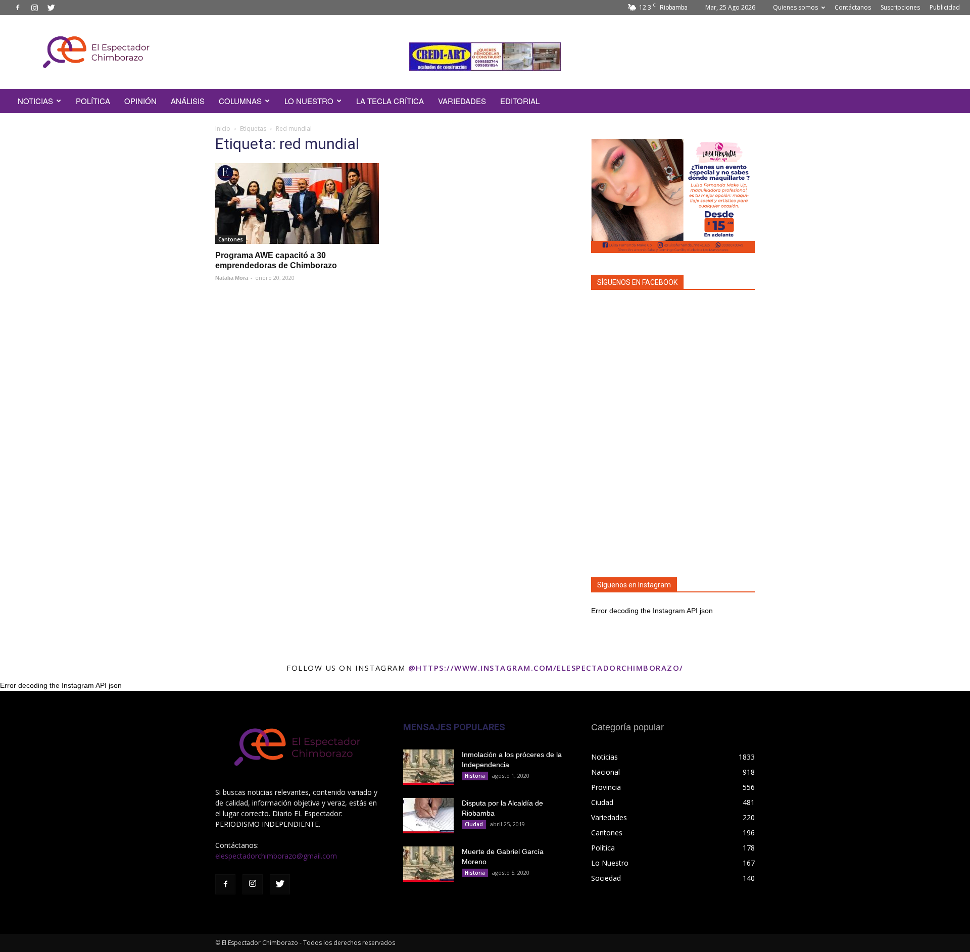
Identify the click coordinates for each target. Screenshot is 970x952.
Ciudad (474, 824)
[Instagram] (34, 7)
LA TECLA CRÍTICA (390, 100)
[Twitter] (51, 7)
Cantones (230, 239)
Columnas (240, 100)
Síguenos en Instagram (634, 585)
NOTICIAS (35, 100)
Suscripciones (900, 7)
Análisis (188, 100)
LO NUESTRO (308, 100)
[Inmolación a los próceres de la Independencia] (428, 767)
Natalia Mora (231, 278)
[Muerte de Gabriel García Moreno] (428, 864)
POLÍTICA (93, 100)
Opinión (140, 100)
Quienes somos (795, 7)
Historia (475, 775)
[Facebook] (17, 7)
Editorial (520, 100)
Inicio (222, 128)
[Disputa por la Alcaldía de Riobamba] (428, 815)
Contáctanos (853, 7)
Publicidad (945, 7)
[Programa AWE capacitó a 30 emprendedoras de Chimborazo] (297, 203)
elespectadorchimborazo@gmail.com (276, 856)
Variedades (462, 100)
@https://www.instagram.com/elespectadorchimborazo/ (546, 668)
